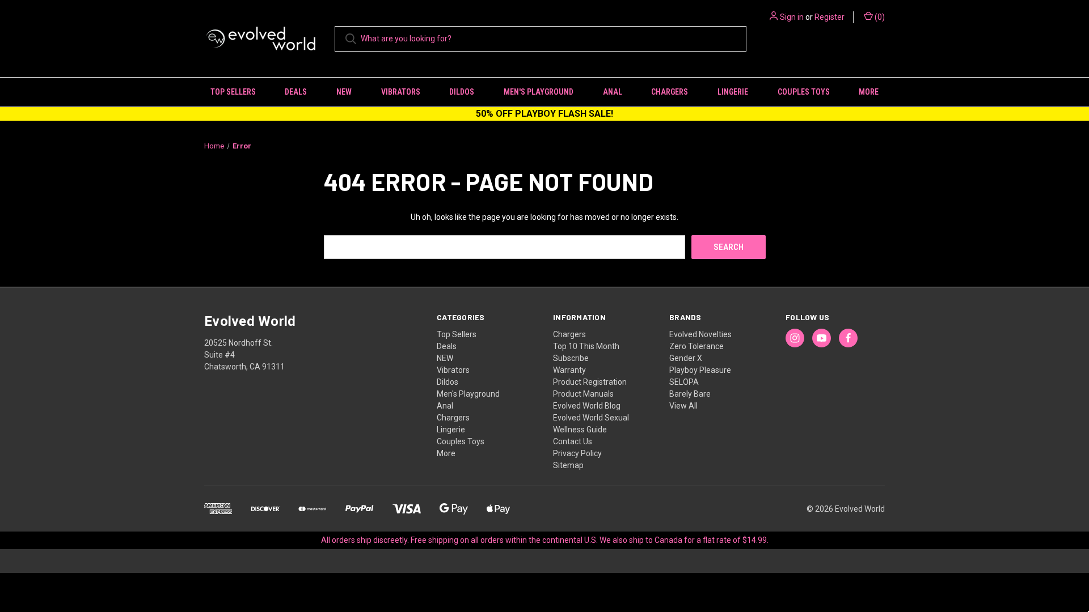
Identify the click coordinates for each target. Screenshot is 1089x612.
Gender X (685, 358)
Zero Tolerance (696, 346)
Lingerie (732, 91)
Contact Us (572, 441)
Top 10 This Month (586, 346)
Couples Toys (804, 91)
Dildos (461, 91)
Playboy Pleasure (700, 370)
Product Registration (590, 381)
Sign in (792, 17)
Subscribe (571, 358)
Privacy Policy (577, 453)
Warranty (569, 370)
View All (683, 405)
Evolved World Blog (587, 405)
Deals (296, 91)
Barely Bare (690, 393)
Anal (612, 91)
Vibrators (400, 91)
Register (829, 17)
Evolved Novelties (700, 334)
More (869, 91)
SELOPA (684, 381)
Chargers (669, 91)
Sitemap (568, 465)
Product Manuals (583, 393)
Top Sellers (233, 91)
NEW (344, 91)
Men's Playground (538, 91)
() (879, 17)
